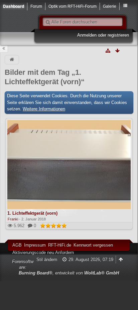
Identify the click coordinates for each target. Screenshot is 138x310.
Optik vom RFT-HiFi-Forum (72, 6)
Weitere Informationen (44, 108)
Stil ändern (46, 259)
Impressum (35, 245)
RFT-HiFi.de (59, 245)
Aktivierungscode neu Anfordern (43, 252)
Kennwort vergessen (93, 245)
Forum (36, 6)
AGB (17, 245)
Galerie (109, 6)
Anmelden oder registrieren (103, 35)
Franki (13, 219)
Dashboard (13, 6)
